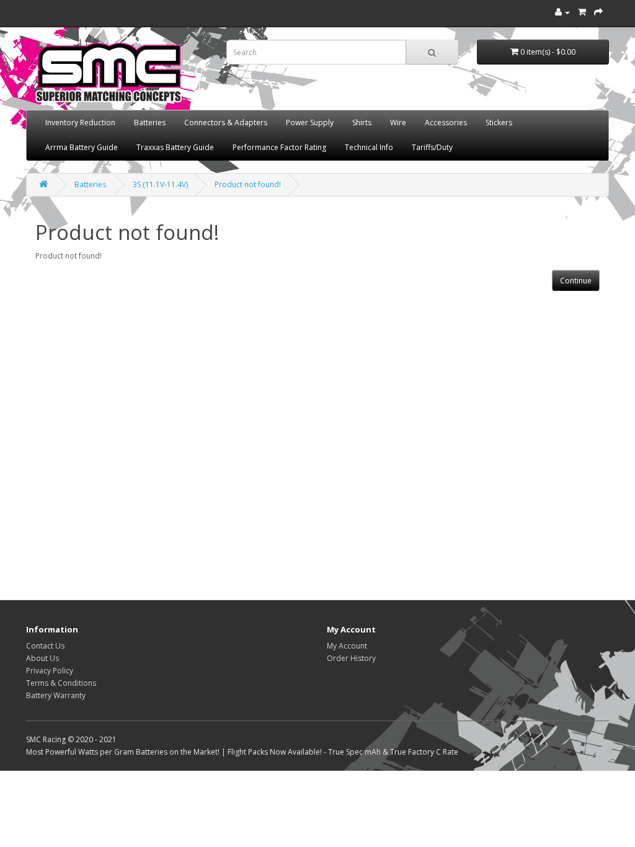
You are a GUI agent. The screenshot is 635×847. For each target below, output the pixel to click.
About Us (42, 658)
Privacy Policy (49, 670)
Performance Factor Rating (279, 147)
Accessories (446, 122)
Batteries (150, 122)
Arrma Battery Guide (81, 147)
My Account (347, 646)
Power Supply (310, 122)
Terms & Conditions (61, 683)
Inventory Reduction (80, 122)
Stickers (499, 122)
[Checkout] (598, 12)
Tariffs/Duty (432, 147)
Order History (351, 658)
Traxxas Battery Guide (175, 147)
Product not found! (248, 184)
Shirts (361, 122)
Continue (576, 280)
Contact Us (45, 646)
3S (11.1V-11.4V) (160, 184)
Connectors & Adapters (225, 122)
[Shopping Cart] (582, 12)
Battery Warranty (56, 695)
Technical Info (369, 147)
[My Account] (562, 12)
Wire (398, 122)
